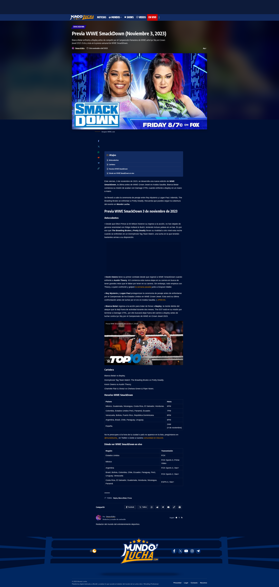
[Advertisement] (139, 6)
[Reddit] (98, 157)
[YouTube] (186, 551)
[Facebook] (98, 141)
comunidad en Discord (153, 438)
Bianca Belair (122, 498)
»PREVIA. (161, 300)
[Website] (176, 517)
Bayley (115, 498)
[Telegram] (98, 163)
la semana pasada (143, 287)
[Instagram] (192, 551)
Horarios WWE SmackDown (118, 169)
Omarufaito (79, 48)
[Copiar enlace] (98, 168)
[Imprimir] (179, 507)
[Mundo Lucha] (82, 17)
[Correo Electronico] (168, 507)
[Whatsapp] (98, 152)
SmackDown (78, 27)
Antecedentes (114, 160)
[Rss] (182, 517)
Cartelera (112, 164)
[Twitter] (98, 147)
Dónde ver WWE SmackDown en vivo (121, 173)
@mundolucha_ (111, 438)
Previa (130, 498)
